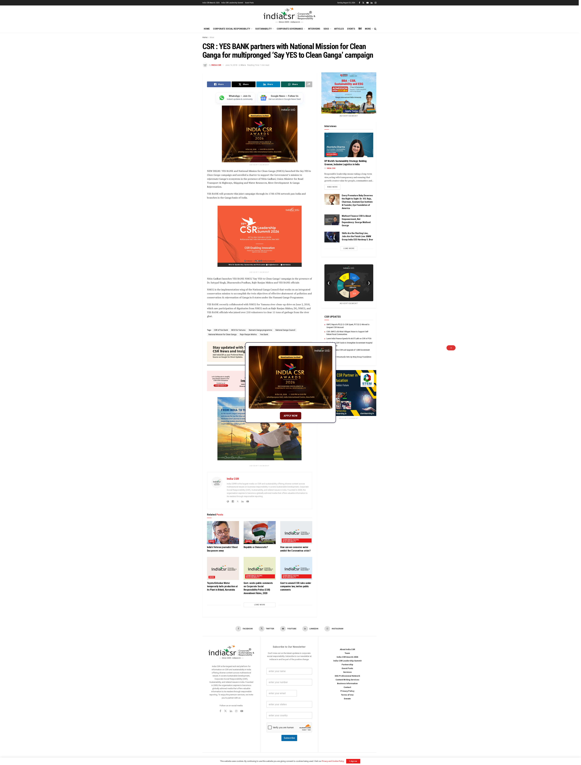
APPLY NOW (290, 415)
